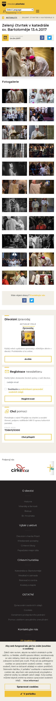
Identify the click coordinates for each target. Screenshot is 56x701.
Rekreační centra (28, 580)
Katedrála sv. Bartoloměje (28, 570)
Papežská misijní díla (28, 550)
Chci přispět (28, 437)
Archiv (28, 359)
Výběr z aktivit (28, 525)
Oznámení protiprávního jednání (28, 615)
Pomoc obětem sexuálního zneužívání (28, 619)
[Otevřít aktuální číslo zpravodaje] (28, 336)
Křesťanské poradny (28, 541)
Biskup (28, 511)
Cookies (28, 610)
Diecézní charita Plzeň (28, 536)
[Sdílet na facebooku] (42, 38)
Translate (26, 13)
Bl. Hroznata (28, 515)
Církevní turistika (28, 560)
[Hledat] (4, 11)
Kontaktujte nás (37, 295)
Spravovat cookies (27, 686)
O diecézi (28, 490)
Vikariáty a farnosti (28, 506)
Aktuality (11, 18)
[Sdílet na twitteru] (49, 38)
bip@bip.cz (29, 640)
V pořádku (29, 694)
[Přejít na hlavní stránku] (13, 4)
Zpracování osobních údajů (28, 605)
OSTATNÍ (28, 594)
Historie (28, 501)
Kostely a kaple (28, 585)
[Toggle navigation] (38, 11)
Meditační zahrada (28, 575)
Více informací (31, 680)
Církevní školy (28, 545)
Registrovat (28, 399)
